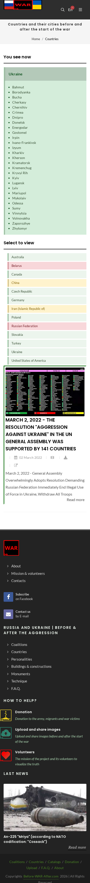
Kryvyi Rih (20, 173)
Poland (16, 317)
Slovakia (17, 335)
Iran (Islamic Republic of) (28, 309)
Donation (23, 712)
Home (36, 39)
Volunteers (25, 752)
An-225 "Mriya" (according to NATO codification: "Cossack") (35, 839)
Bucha (17, 97)
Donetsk (18, 122)
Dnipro (17, 117)
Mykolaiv (19, 198)
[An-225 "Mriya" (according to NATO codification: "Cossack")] (45, 807)
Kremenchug (21, 168)
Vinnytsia (19, 213)
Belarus (17, 266)
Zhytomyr (19, 228)
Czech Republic (22, 291)
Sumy (16, 208)
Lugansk (18, 183)
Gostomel (19, 132)
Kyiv (15, 178)
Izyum (16, 148)
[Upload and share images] (6, 733)
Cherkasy (19, 102)
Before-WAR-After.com (41, 876)
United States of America (29, 360)
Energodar (20, 127)
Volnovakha (21, 218)
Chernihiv (19, 107)
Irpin (15, 137)
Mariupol (19, 193)
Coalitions (17, 862)
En (70, 9)
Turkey (16, 343)
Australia (18, 257)
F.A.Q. (45, 868)
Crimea (17, 112)
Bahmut (18, 87)
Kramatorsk (21, 163)
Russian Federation (25, 326)
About (59, 868)
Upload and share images (37, 729)
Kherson (18, 158)
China (15, 283)
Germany (18, 300)
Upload (31, 868)
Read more (77, 847)
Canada (17, 274)
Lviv (15, 188)
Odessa (17, 203)
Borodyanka (21, 92)
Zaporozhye (21, 223)
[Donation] (6, 715)
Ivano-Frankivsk (24, 143)
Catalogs (54, 862)
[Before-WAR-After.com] (23, 9)
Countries (36, 862)
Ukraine (17, 352)
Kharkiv (18, 153)
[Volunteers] (6, 755)
